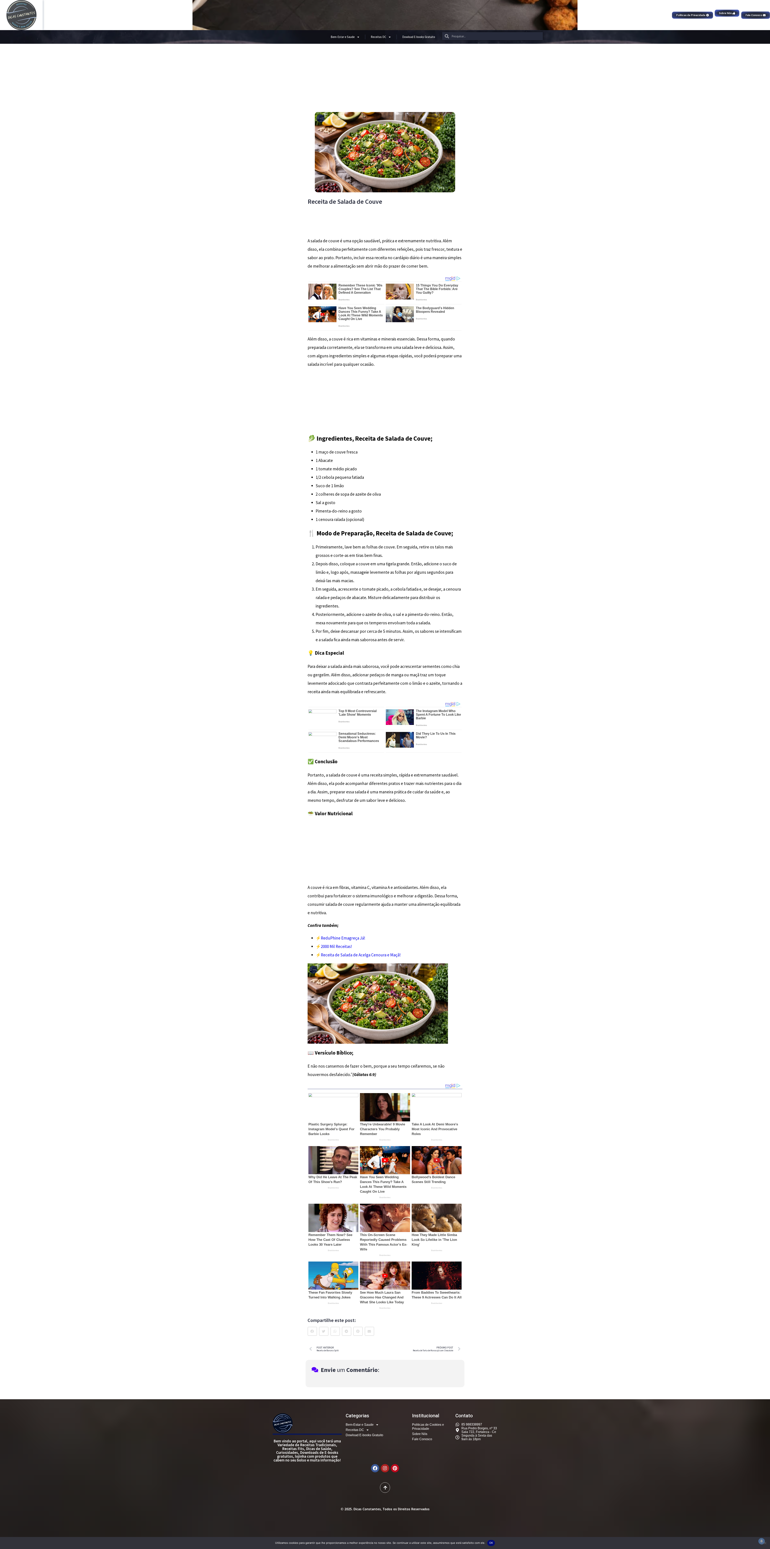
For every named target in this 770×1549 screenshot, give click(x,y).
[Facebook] (375, 1468)
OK (491, 1542)
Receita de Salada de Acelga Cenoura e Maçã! (361, 955)
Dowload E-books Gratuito (418, 37)
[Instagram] (385, 1468)
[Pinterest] (395, 1468)
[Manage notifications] (761, 1541)
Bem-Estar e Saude (343, 37)
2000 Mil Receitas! (336, 946)
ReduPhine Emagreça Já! (343, 938)
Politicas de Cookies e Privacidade (428, 1426)
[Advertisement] (385, 74)
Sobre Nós (419, 1434)
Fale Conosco (422, 1439)
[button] (312, 1331)
